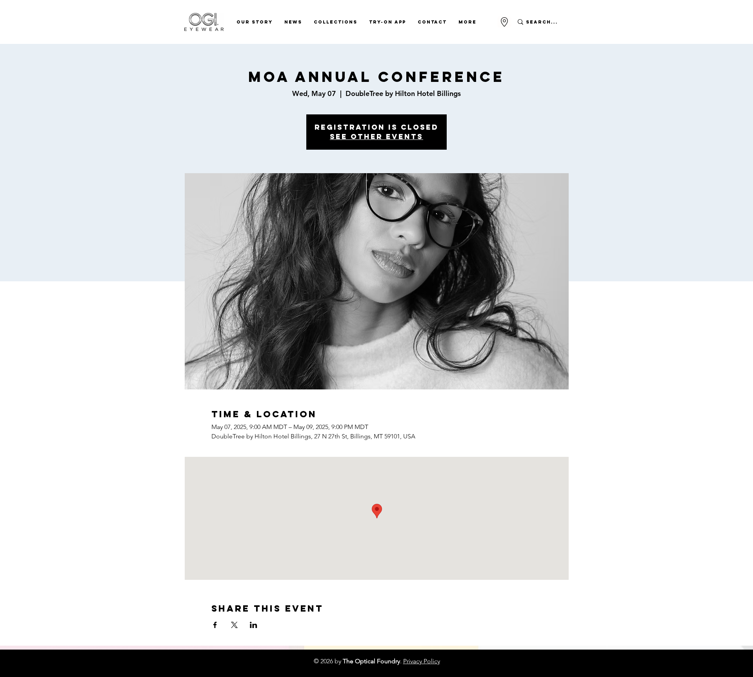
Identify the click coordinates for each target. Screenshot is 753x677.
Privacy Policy (421, 661)
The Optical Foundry (371, 661)
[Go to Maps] (504, 22)
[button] (254, 22)
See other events (376, 136)
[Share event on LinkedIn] (253, 625)
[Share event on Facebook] (215, 625)
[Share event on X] (234, 625)
